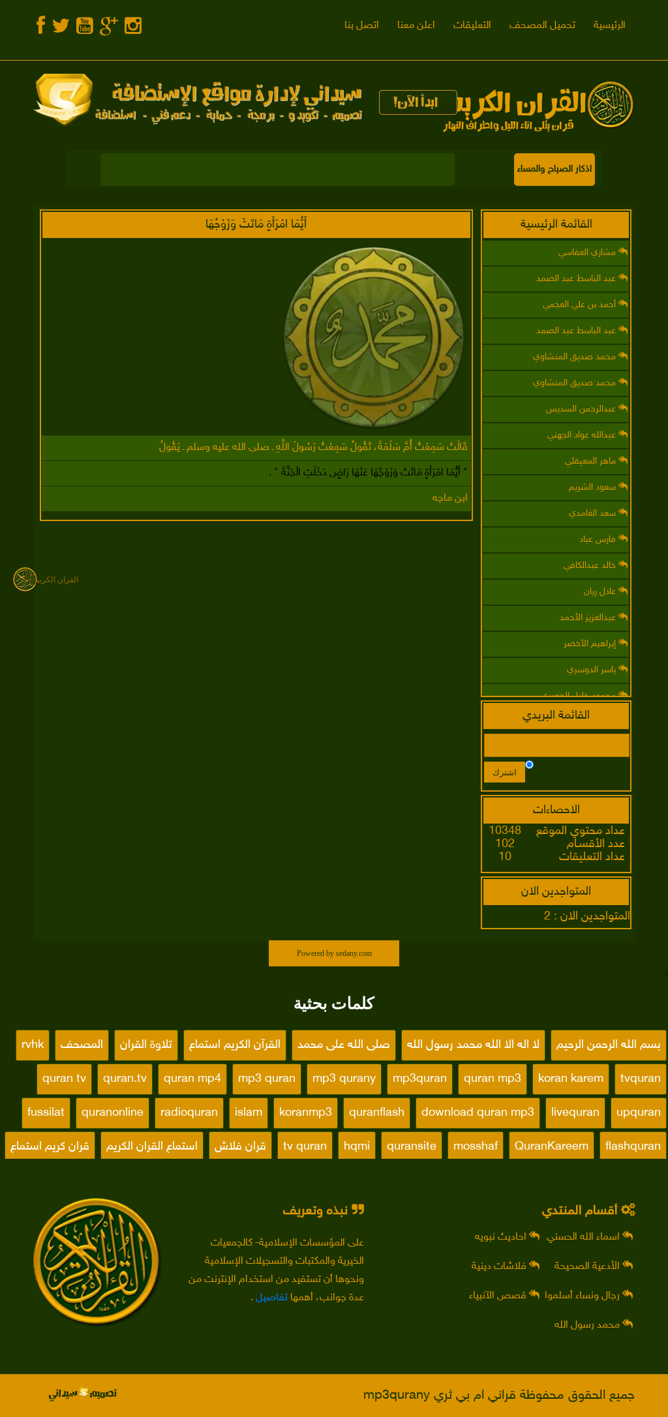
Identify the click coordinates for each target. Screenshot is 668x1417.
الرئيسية (610, 26)
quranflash (376, 1113)
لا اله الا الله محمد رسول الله (473, 1045)
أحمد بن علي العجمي (580, 304)
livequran (575, 1113)
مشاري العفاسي (588, 252)
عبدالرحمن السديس (582, 409)
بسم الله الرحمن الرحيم (608, 1045)
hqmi (357, 1147)
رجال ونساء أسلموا (583, 1296)
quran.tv (125, 1079)
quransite (411, 1147)
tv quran (305, 1147)
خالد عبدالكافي (591, 565)
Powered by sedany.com (334, 953)
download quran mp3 (477, 1113)
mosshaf (475, 1147)
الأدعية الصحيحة (588, 1266)
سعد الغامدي (593, 513)
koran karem (570, 1079)
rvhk (33, 1045)
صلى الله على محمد (343, 1045)
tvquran (640, 1079)
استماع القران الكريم (152, 1147)
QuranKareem (551, 1147)
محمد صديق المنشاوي (575, 357)
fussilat (46, 1113)
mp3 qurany (344, 1079)
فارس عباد (598, 539)
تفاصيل (272, 1298)
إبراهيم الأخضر (591, 643)
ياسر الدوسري (592, 670)
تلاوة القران (146, 1045)
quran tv (64, 1079)
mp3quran (420, 1079)
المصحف (82, 1045)
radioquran (189, 1113)
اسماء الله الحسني (584, 1237)
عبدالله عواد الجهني (582, 435)
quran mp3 (492, 1079)
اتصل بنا (361, 26)
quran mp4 (192, 1079)
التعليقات (472, 26)
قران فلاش (240, 1147)
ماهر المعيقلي (591, 461)
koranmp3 (305, 1113)
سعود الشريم (593, 487)
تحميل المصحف (542, 26)
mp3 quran (267, 1079)
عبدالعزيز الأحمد (589, 617)
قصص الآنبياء (499, 1296)
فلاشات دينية (500, 1266)
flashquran (633, 1147)
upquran (638, 1113)
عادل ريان (601, 591)
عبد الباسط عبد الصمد (577, 278)
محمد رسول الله (588, 1325)
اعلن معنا (416, 26)
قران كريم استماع (49, 1147)
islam (248, 1113)
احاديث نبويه (502, 1237)
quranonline (113, 1113)
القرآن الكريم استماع (235, 1045)
